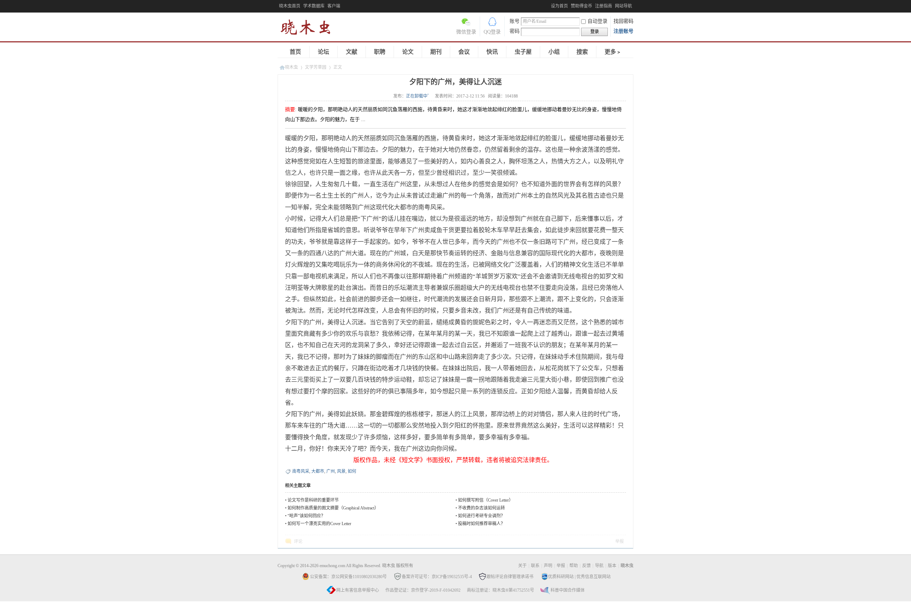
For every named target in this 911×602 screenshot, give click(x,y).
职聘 (379, 52)
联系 (535, 565)
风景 (341, 471)
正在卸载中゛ (419, 96)
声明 (548, 565)
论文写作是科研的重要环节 (313, 500)
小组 (554, 52)
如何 (352, 471)
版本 (612, 565)
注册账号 (623, 31)
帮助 (573, 565)
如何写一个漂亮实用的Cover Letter (319, 523)
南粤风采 (300, 471)
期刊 (436, 52)
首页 (295, 52)
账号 (515, 21)
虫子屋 (523, 52)
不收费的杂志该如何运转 (481, 508)
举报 (619, 541)
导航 (599, 565)
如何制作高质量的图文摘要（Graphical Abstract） (333, 508)
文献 (351, 52)
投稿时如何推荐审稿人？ (481, 523)
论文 (408, 52)
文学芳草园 (315, 67)
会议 (464, 52)
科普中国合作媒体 (568, 590)
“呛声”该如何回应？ (306, 515)
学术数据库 (314, 6)
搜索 (582, 52)
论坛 (323, 52)
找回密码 (623, 21)
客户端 (333, 6)
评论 (298, 541)
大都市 (317, 471)
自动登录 (597, 21)
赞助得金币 (581, 6)
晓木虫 (309, 28)
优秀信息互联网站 (593, 576)
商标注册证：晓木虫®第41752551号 (500, 590)
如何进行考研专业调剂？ (481, 515)
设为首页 (559, 6)
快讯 (492, 52)
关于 (522, 565)
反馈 (586, 565)
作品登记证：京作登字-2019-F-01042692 (422, 590)
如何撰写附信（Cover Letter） (485, 500)
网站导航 (623, 6)
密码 (515, 31)
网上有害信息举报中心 (357, 590)
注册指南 (603, 6)
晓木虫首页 (289, 6)
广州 (330, 471)
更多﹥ (613, 52)
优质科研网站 (561, 576)
